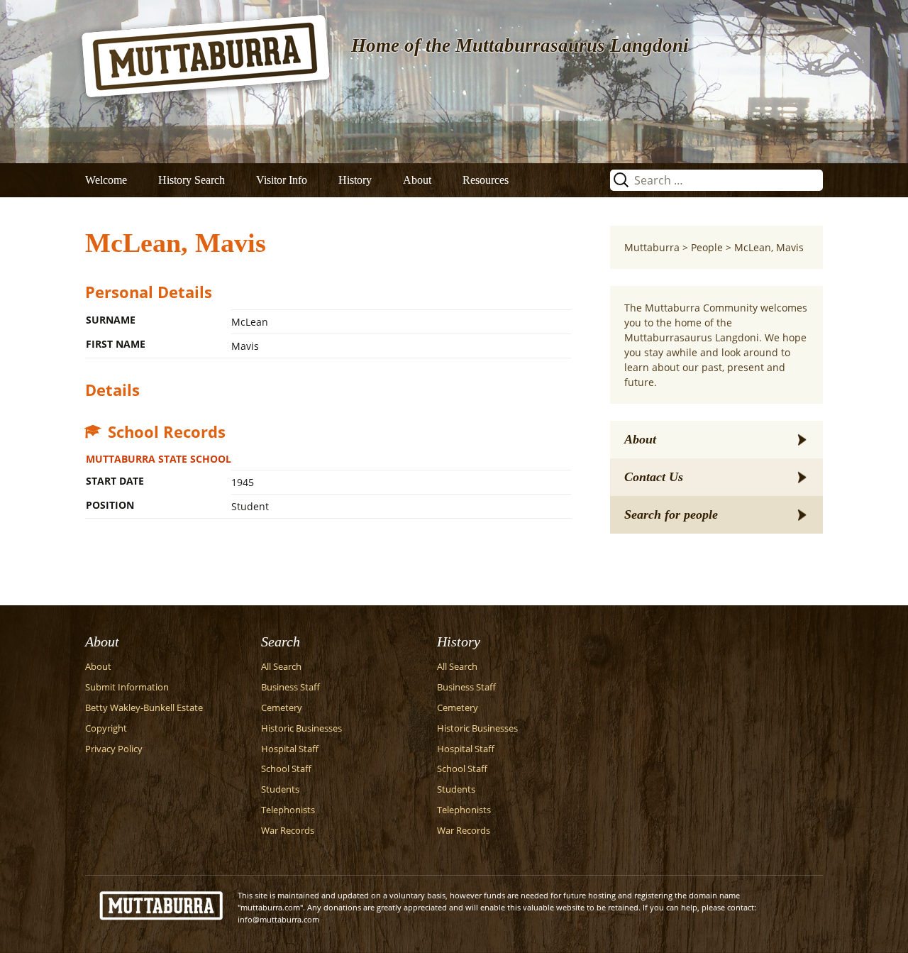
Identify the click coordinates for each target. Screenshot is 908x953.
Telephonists (288, 810)
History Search (191, 180)
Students (280, 789)
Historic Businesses (301, 728)
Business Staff (290, 687)
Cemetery (281, 708)
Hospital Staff (290, 749)
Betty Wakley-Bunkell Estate (144, 708)
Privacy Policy (114, 749)
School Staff (286, 769)
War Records (287, 831)
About (417, 180)
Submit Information (127, 687)
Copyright (106, 728)
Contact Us (653, 477)
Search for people (671, 514)
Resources (486, 180)
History (355, 180)
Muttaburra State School (158, 459)
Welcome (106, 180)
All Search (281, 667)
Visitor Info (281, 180)
